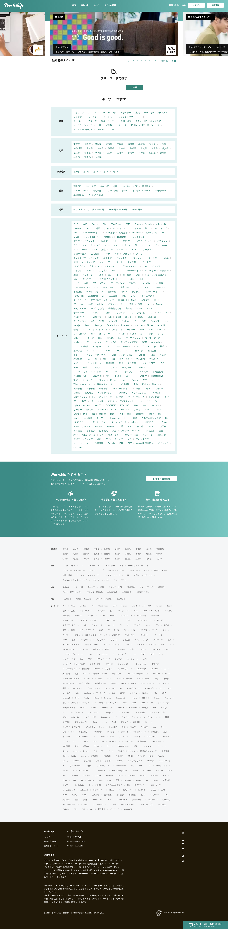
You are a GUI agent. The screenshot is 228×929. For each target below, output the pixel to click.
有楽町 (140, 426)
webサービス (128, 367)
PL (93, 397)
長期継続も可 (114, 308)
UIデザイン (162, 241)
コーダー (161, 334)
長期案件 (97, 190)
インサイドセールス (107, 266)
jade (112, 414)
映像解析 (103, 388)
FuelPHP (142, 355)
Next (166, 321)
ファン (102, 380)
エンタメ (129, 317)
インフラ (156, 266)
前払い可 (104, 186)
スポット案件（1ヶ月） (117, 190)
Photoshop (108, 237)
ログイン (196, 5)
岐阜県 (98, 153)
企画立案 (131, 262)
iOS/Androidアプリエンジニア (145, 125)
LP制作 (119, 397)
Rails (75, 367)
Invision (77, 228)
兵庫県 (141, 144)
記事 (108, 313)
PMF (141, 279)
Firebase (126, 321)
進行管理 (77, 351)
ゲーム (161, 380)
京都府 (100, 148)
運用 (75, 262)
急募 (115, 186)
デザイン (127, 241)
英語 (114, 431)
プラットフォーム (130, 266)
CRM (102, 283)
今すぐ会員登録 (162, 478)
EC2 (75, 249)
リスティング (151, 233)
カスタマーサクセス (82, 129)
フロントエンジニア (82, 372)
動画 (75, 275)
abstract (148, 409)
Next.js (76, 325)
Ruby (140, 317)
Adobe (100, 304)
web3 (151, 414)
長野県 (141, 153)
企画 (75, 329)
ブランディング (117, 283)
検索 (135, 87)
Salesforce (93, 296)
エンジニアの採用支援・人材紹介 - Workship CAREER (96, 870)
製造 (161, 431)
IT (149, 279)
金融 (136, 384)
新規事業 (146, 186)
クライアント (129, 372)
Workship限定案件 (144, 443)
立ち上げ (103, 270)
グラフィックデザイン (96, 355)
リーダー (77, 409)
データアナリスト (81, 426)
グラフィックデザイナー (85, 241)
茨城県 (98, 144)
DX (94, 283)
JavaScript (78, 296)
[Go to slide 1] (133, 60)
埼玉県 (109, 144)
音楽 (131, 304)
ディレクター (122, 258)
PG (139, 431)
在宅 (105, 359)
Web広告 (110, 233)
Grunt (76, 414)
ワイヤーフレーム (136, 397)
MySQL (110, 338)
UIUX (166, 258)
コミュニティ (125, 359)
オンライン (147, 435)
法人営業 (95, 254)
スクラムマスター (147, 296)
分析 (108, 376)
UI (163, 233)
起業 (124, 296)
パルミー (144, 372)
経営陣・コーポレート (116, 125)
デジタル (136, 292)
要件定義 (77, 431)
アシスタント (110, 245)
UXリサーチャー (99, 422)
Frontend (125, 325)
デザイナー (125, 113)
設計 (75, 435)
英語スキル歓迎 (96, 195)
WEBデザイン (134, 270)
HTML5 (122, 334)
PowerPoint (154, 397)
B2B (100, 338)
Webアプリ (98, 317)
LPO (162, 363)
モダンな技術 (97, 308)
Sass (108, 351)
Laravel (164, 245)
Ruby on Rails (80, 308)
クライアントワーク (82, 245)
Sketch (148, 224)
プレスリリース (93, 363)
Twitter (113, 409)
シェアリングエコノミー (156, 275)
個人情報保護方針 (77, 913)
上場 (121, 426)
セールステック (119, 422)
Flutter (150, 325)
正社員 (134, 418)
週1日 (115, 171)
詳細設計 (150, 431)
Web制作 (140, 359)
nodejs (124, 380)
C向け (101, 321)
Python (124, 292)
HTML (85, 249)
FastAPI (98, 426)
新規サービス (109, 287)
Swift (118, 317)
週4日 (86, 171)
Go (135, 321)
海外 (93, 334)
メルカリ (113, 321)
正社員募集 (78, 195)
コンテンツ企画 (80, 283)
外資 (91, 304)
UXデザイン (79, 266)
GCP (144, 321)
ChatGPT (77, 447)
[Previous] (128, 60)
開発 (162, 346)
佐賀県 (165, 148)
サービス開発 (97, 401)
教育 (140, 304)
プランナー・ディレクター (86, 117)
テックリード (79, 300)
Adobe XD (161, 224)
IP (125, 418)
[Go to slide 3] (141, 60)
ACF (159, 409)
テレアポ (133, 283)
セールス (107, 117)
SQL (75, 401)
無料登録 (215, 5)
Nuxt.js (155, 384)
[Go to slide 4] (145, 60)
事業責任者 (158, 372)
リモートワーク (147, 262)
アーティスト (79, 321)
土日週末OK (160, 190)
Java (108, 372)
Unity (149, 304)
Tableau (110, 426)
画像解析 (77, 388)
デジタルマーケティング (102, 300)
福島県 (76, 153)
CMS (127, 224)
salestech (135, 422)
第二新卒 (131, 363)
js (155, 346)
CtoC (138, 275)
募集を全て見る (166, 61)
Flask (164, 422)
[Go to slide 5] (149, 60)
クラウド (77, 270)
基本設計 (90, 431)
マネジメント (120, 313)
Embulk (111, 443)
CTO (132, 296)
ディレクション (137, 237)
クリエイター (88, 380)
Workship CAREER (75, 846)
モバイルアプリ (143, 439)
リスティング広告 (129, 342)
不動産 (111, 401)
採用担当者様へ (50, 841)
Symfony (123, 393)
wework (142, 367)
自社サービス (79, 254)
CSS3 (133, 334)
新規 (121, 363)
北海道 (122, 148)
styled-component (81, 405)
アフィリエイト (93, 351)
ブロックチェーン (148, 401)
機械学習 (112, 292)
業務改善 (89, 393)
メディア (90, 270)
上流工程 (162, 426)
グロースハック (94, 342)
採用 (116, 254)
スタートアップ (80, 190)
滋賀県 (144, 148)
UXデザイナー (80, 422)
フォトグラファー (105, 129)
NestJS (98, 405)
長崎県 (120, 153)
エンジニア (104, 262)
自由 (153, 355)
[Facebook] (183, 856)
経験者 (118, 376)
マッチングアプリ (81, 443)
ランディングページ (123, 346)
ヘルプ (47, 837)
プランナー (138, 258)
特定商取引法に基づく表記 (94, 913)
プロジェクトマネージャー (129, 117)
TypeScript (112, 325)
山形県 (163, 144)
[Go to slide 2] (137, 60)
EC (119, 338)
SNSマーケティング (122, 388)
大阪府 (87, 144)
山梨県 (152, 153)
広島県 (120, 144)
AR (167, 313)
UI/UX (139, 308)
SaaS (133, 300)
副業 (98, 228)
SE (166, 418)
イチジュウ (163, 443)
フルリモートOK (130, 186)
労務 (106, 228)
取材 (147, 228)
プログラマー (127, 431)
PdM (142, 329)
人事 (99, 125)
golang (137, 409)
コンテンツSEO (147, 363)
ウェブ (163, 355)
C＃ (102, 435)
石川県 (98, 157)
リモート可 (90, 186)
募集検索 (85, 5)
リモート (118, 262)
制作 (138, 388)
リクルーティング (114, 439)
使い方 (96, 5)
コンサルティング (153, 292)
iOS (110, 317)
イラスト (97, 313)
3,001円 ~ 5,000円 (95, 209)
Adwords (155, 342)
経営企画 (124, 287)
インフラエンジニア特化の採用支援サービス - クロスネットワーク (71, 867)
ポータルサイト (106, 334)
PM (104, 224)
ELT (130, 443)
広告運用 (123, 233)
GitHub (76, 393)
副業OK (77, 186)
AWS (84, 224)
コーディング (146, 334)
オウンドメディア (118, 249)
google (89, 409)
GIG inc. (168, 912)
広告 (101, 275)
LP (107, 346)
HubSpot (122, 300)
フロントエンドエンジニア (148, 121)
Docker (95, 224)
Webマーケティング (92, 233)
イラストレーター (116, 304)
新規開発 (110, 363)
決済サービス (131, 435)
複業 (85, 367)
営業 (91, 266)
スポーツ (77, 363)
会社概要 (47, 913)
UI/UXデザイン (80, 397)
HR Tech (127, 275)
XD (98, 245)
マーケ (107, 254)
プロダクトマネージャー (123, 329)
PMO (130, 426)
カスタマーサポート (150, 300)
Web (151, 329)
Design (135, 380)
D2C (84, 401)
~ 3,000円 (78, 209)
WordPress (116, 224)
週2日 (106, 171)
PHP (75, 224)
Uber (75, 279)
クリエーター (88, 275)
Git (136, 245)
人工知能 (113, 296)
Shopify (143, 376)
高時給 (129, 308)
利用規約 (66, 913)
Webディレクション (83, 384)
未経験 (90, 338)
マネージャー (114, 435)
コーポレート (148, 283)
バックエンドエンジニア (85, 113)
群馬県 (131, 153)
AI (103, 296)
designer (140, 414)
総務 (161, 283)
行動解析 (90, 388)
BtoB (132, 279)
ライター (136, 228)
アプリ (139, 254)
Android (161, 325)
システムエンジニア (151, 418)
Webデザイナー (80, 317)
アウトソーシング (106, 393)
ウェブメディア (152, 338)
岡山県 (109, 153)
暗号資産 (88, 418)
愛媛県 (133, 148)
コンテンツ (113, 275)
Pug (121, 414)
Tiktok (150, 426)
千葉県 (89, 148)
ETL (121, 443)
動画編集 (103, 431)
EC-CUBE (111, 405)
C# (152, 313)
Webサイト (154, 359)
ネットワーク (105, 397)
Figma (138, 224)
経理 (129, 414)
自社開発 (152, 351)
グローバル (78, 304)
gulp (85, 414)
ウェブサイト (143, 346)
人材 (145, 266)
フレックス (97, 367)
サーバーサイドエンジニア (86, 287)
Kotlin (145, 384)
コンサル (138, 325)
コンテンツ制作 (80, 346)
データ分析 (111, 342)
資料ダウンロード (51, 846)
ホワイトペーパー (144, 241)
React (87, 325)
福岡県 (131, 144)
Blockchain (115, 418)
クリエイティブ (107, 279)
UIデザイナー (150, 422)
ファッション (159, 287)
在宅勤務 (77, 359)
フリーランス (147, 249)
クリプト (101, 418)
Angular (148, 388)
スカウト (127, 254)
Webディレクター (109, 241)
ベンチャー (150, 270)
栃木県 (87, 153)
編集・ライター (108, 121)
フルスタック (79, 334)
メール (118, 351)
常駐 (75, 380)
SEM (144, 342)
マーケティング (108, 113)
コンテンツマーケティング (86, 258)
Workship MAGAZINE (76, 841)
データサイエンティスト (155, 113)
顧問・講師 (125, 121)
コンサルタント (140, 287)
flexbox (102, 414)
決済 (99, 372)
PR (113, 270)
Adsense (101, 409)
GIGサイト (48, 860)
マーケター (153, 258)
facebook (136, 233)
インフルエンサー (127, 401)
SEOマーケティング (83, 439)
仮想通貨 (125, 384)
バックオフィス (120, 228)
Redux (113, 380)
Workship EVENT (74, 837)
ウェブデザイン (133, 338)
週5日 (76, 171)
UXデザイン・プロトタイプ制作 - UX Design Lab (76, 860)
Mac (144, 405)
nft (159, 414)
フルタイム (112, 367)
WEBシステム (89, 435)
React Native (157, 376)
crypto (76, 418)
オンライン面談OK (141, 190)
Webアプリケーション (122, 355)
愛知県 (152, 144)
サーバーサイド (80, 313)
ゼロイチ (139, 351)
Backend (152, 317)
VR (159, 313)
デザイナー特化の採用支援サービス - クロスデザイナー (96, 864)
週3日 (96, 171)
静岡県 (111, 148)
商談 (99, 439)
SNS (134, 249)
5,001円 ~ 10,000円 (118, 209)
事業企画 (77, 292)
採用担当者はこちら (177, 5)
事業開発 (164, 270)
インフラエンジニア (82, 125)
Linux (160, 329)
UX (121, 270)
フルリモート (89, 279)
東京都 (76, 144)
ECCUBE (124, 405)
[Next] (155, 60)
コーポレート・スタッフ (85, 121)
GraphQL (155, 321)
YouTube (125, 409)
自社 (96, 359)
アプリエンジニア (140, 393)
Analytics (77, 342)
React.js (98, 325)
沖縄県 (154, 148)
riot (93, 414)
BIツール (77, 355)
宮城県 (163, 153)
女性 (129, 439)
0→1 (128, 351)
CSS (94, 249)
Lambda (155, 405)
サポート (126, 245)
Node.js (156, 393)
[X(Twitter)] (183, 861)
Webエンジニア (80, 376)
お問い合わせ (56, 913)
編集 (103, 249)
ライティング (160, 228)
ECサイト (130, 376)
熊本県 (87, 157)
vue (88, 359)
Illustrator (121, 237)
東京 (136, 405)
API (116, 372)
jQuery (160, 388)
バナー (122, 279)
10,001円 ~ (136, 209)
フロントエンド (90, 237)
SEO (75, 233)
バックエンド (88, 262)
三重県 (76, 157)
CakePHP (78, 338)
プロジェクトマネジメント (95, 329)
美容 (167, 397)
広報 (138, 113)
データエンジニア (94, 292)
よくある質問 (110, 5)
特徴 (74, 5)
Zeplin (88, 228)
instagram (97, 346)
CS (113, 359)
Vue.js (149, 308)
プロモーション (139, 313)
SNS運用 (97, 376)
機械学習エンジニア (106, 384)
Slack (76, 237)
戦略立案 (162, 435)
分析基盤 (99, 443)
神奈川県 (77, 148)
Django (159, 304)
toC (92, 321)
